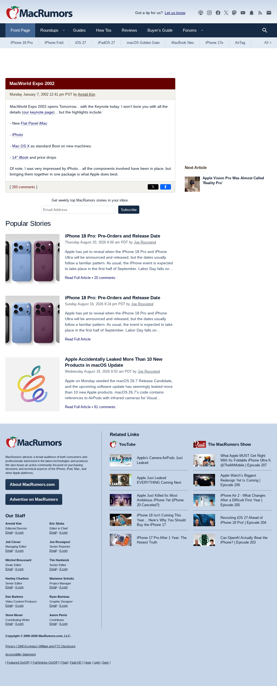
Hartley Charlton (17, 578)
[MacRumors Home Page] (39, 13)
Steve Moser (14, 615)
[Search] (267, 30)
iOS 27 (80, 43)
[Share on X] (153, 187)
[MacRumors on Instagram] (209, 13)
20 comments (105, 278)
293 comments (23, 187)
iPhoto (17, 134)
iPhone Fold (54, 43)
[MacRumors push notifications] (251, 13)
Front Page (20, 30)
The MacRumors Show (229, 444)
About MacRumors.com (32, 484)
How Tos (103, 30)
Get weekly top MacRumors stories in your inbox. (90, 200)
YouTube (127, 444)
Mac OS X (20, 146)
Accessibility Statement (20, 654)
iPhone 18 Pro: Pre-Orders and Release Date (112, 236)
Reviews (129, 30)
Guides (79, 30)
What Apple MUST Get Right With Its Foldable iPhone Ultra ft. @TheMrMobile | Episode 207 (246, 460)
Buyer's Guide (160, 30)
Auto (88, 662)
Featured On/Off (18, 662)
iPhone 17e (214, 43)
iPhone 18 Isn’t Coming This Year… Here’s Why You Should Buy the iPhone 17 (161, 520)
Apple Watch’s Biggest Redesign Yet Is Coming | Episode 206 (240, 480)
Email (8, 532)
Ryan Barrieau (60, 596)
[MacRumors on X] (226, 13)
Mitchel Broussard (18, 560)
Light (97, 662)
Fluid (64, 662)
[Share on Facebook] (165, 187)
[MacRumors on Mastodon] (234, 13)
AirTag (240, 43)
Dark (105, 662)
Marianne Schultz (62, 578)
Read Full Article (78, 278)
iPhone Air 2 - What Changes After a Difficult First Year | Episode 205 (243, 500)
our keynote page (38, 112)
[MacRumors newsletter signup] (269, 13)
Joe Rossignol (145, 242)
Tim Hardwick (59, 560)
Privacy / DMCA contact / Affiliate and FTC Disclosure (40, 646)
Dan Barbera (14, 596)
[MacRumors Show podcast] (200, 13)
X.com (19, 532)
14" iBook (20, 157)
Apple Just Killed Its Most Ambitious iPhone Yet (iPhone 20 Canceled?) (160, 500)
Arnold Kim (86, 94)
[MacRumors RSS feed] (260, 13)
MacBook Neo (183, 43)
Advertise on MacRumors (34, 499)
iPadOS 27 (106, 43)
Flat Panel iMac (34, 123)
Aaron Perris (58, 615)
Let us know (175, 13)
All (268, 43)
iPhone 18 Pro (22, 43)
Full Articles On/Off (45, 662)
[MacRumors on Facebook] (218, 13)
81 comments (105, 407)
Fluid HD (75, 662)
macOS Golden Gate (143, 43)
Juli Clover (13, 542)
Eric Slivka (57, 523)
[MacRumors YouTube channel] (243, 13)
